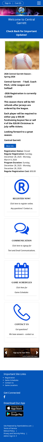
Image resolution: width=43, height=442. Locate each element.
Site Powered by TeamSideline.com (18, 426)
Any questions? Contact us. (22, 208)
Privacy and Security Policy (14, 433)
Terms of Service (10, 428)
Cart (18, 3)
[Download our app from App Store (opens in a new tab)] (15, 408)
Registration (10, 378)
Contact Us (9, 383)
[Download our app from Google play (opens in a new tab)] (15, 413)
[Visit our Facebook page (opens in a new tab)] (5, 396)
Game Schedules (11, 380)
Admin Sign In (10, 436)
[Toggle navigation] (39, 3)
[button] (6, 353)
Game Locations (11, 385)
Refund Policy (9, 431)
